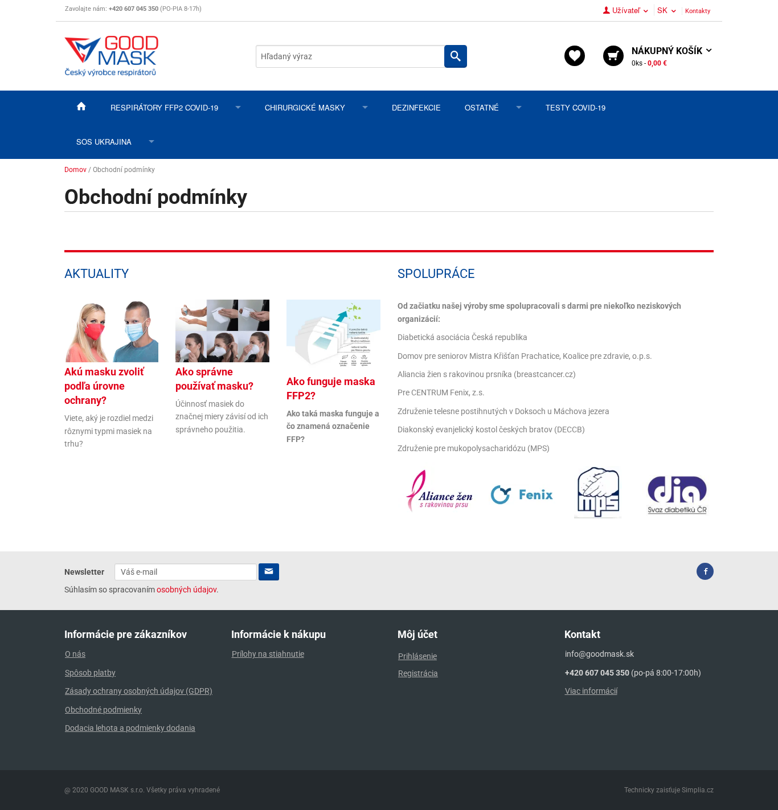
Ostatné (482, 107)
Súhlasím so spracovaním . (141, 589)
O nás (75, 653)
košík (668, 56)
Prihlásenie (417, 656)
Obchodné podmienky (103, 709)
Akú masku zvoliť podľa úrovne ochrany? (104, 386)
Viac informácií (591, 691)
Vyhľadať (455, 56)
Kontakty (697, 11)
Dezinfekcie (416, 107)
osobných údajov (186, 589)
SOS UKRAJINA (104, 141)
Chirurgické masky (305, 107)
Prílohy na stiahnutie (268, 653)
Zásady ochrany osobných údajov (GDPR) (138, 691)
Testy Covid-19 (575, 107)
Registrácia (418, 673)
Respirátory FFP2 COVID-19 (164, 107)
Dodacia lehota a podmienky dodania (130, 728)
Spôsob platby (90, 672)
